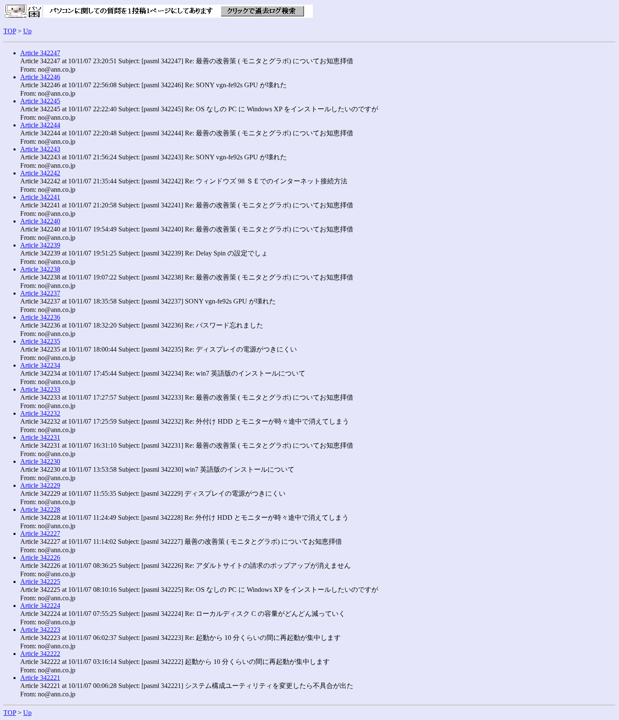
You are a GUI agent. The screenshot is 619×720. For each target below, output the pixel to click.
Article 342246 (40, 77)
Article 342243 (40, 149)
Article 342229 (40, 485)
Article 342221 (40, 677)
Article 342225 (40, 581)
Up (27, 31)
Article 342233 (40, 389)
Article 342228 (40, 509)
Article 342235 (40, 341)
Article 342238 (40, 269)
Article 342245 (40, 101)
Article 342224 (40, 605)
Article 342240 (40, 221)
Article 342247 (40, 52)
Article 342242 (40, 173)
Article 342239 (40, 245)
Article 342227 (40, 533)
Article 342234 (40, 365)
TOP (9, 31)
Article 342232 (40, 413)
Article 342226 (40, 557)
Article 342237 (40, 293)
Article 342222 (40, 653)
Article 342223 (40, 629)
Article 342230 (40, 461)
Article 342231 (40, 437)
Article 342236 (40, 317)
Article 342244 (40, 125)
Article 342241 (40, 197)
